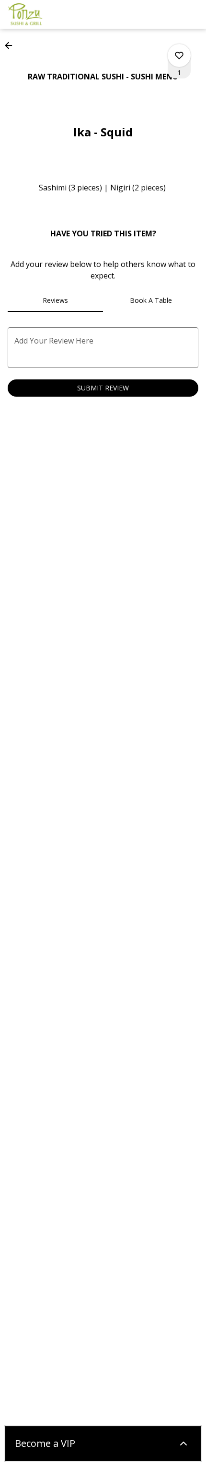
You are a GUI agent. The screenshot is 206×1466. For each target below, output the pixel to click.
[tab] (55, 300)
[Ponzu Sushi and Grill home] (51, 14)
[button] (11, 45)
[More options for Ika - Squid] (179, 55)
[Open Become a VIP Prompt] (183, 1443)
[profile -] (168, 14)
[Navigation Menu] (192, 14)
